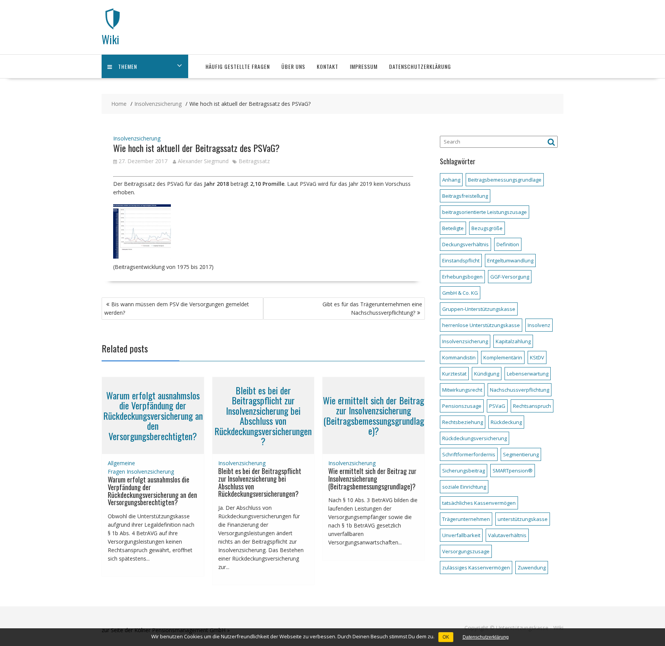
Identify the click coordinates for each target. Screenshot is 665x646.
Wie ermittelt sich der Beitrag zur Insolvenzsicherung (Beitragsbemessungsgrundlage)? (373, 415)
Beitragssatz (254, 161)
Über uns (293, 66)
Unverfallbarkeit (461, 535)
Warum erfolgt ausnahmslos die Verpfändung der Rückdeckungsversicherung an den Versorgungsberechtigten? (153, 415)
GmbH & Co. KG (460, 292)
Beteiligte (453, 228)
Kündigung (486, 373)
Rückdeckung (506, 422)
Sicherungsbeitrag (463, 470)
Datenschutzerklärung (420, 66)
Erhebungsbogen (462, 276)
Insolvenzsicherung (136, 138)
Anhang (451, 179)
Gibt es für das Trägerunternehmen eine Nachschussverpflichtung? (372, 308)
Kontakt (327, 66)
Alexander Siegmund (203, 161)
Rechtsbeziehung (462, 422)
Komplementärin (502, 357)
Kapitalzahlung (513, 341)
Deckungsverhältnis (465, 244)
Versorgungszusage (466, 551)
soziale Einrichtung (464, 486)
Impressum (364, 66)
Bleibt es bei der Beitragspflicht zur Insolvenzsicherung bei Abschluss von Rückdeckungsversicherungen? (263, 415)
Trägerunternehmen (466, 519)
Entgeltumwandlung (510, 260)
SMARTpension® (513, 470)
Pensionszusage (461, 405)
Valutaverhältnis (507, 535)
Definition (507, 244)
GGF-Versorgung (509, 276)
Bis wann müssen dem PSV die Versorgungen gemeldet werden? (176, 308)
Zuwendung (532, 567)
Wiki (110, 39)
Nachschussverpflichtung (519, 389)
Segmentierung (521, 454)
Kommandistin (459, 357)
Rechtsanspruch (532, 405)
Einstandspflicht (461, 260)
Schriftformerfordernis (468, 454)
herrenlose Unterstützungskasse (481, 325)
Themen (127, 66)
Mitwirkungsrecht (462, 389)
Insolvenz (539, 325)
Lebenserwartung (527, 373)
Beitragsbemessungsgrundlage (504, 179)
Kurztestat (454, 373)
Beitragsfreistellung (465, 195)
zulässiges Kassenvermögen (476, 567)
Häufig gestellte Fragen (238, 66)
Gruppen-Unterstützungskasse (478, 308)
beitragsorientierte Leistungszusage (484, 212)
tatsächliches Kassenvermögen (479, 502)
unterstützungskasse (523, 519)
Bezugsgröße (487, 228)
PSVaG (497, 405)
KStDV (537, 357)
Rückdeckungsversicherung (474, 438)
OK (446, 637)
